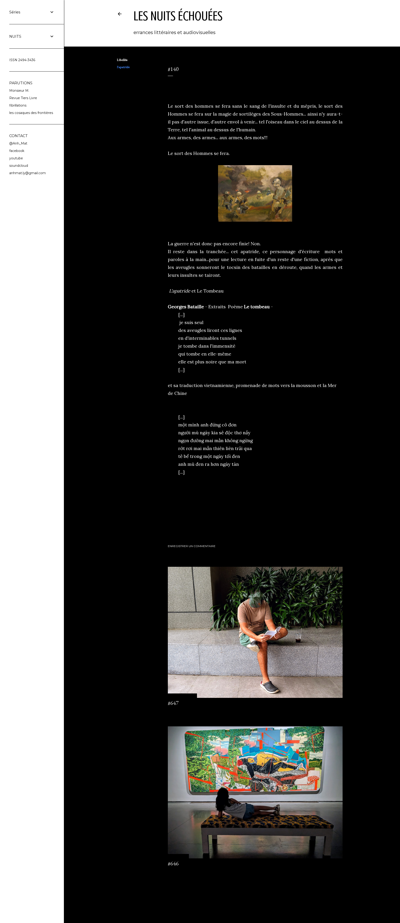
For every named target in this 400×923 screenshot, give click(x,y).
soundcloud (18, 166)
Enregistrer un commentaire (192, 546)
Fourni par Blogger (235, 901)
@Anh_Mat (18, 143)
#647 (173, 702)
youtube (16, 158)
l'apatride (123, 67)
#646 (173, 863)
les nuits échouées (178, 16)
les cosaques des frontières (31, 113)
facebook (16, 151)
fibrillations (17, 105)
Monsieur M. (19, 90)
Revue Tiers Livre (23, 98)
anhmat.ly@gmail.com (27, 173)
